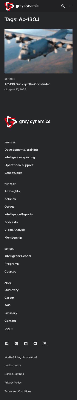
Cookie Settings (14, 373)
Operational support (18, 165)
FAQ (7, 305)
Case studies (13, 173)
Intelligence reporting (19, 157)
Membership (13, 238)
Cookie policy (12, 365)
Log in (8, 328)
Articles (10, 199)
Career (9, 298)
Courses (10, 271)
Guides (9, 207)
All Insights (12, 191)
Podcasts (11, 222)
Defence (9, 79)
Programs (11, 264)
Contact (10, 321)
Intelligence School (17, 256)
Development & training (21, 150)
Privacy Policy (13, 382)
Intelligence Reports (18, 214)
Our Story (11, 290)
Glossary (10, 313)
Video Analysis (14, 230)
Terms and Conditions (17, 391)
